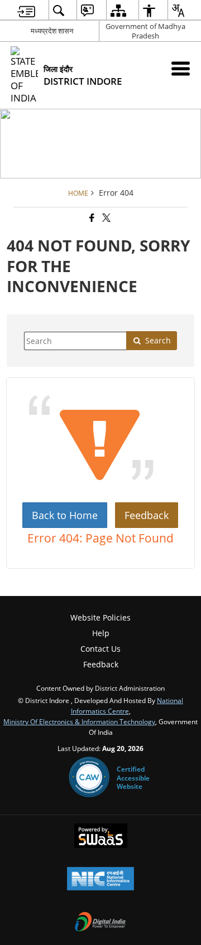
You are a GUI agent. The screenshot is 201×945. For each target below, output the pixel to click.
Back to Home (65, 515)
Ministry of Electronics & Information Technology (79, 721)
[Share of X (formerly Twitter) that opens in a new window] (105, 218)
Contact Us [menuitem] (100, 648)
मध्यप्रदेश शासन (52, 31)
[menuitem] (26, 10)
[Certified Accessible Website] (89, 777)
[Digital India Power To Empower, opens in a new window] (100, 922)
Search (158, 340)
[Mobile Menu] (180, 68)
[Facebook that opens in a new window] (91, 218)
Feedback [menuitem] (100, 664)
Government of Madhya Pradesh (145, 31)
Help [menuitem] (100, 633)
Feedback (147, 515)
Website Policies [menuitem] (100, 617)
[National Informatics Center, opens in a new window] (100, 880)
